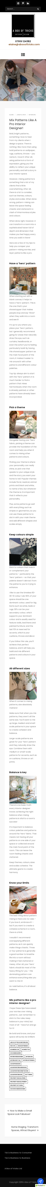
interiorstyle (15, 1060)
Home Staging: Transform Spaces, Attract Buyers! (24, 1128)
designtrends (23, 1046)
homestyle (26, 1049)
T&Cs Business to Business (17, 1158)
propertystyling (16, 1085)
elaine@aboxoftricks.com (24, 44)
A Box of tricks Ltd (13, 1168)
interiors (29, 1057)
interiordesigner (16, 1057)
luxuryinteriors (16, 1074)
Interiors (32, 115)
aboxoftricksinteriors (19, 1042)
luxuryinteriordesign (18, 1067)
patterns (28, 1074)
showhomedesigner (17, 1089)
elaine (11, 115)
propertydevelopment (18, 1082)
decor (12, 1046)
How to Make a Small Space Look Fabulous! (20, 1112)
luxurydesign (15, 1064)
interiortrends (28, 1060)
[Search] (38, 9)
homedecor (14, 1049)
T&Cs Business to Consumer (18, 1152)
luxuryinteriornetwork (19, 1071)
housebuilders (15, 1053)
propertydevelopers (17, 1078)
